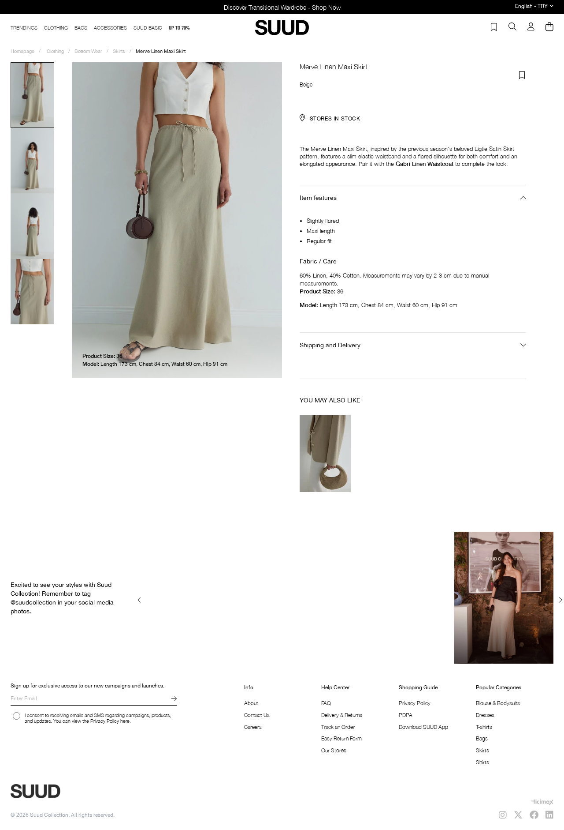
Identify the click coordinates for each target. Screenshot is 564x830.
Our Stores (333, 750)
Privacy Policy (414, 703)
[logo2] (66, 791)
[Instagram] (503, 815)
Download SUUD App (423, 727)
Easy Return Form (341, 738)
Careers (253, 727)
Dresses (485, 715)
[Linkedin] (549, 815)
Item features (318, 197)
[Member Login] (531, 27)
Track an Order (338, 727)
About (251, 703)
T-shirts (484, 727)
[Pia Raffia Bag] (325, 453)
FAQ (326, 703)
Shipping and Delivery (330, 345)
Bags (482, 738)
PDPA (405, 715)
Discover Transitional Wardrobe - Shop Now (282, 7)
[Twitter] (518, 815)
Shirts (482, 762)
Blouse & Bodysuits (498, 703)
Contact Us (257, 715)
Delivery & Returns (341, 715)
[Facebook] (534, 815)
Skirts (482, 750)
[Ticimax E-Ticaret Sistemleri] (542, 802)
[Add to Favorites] (522, 75)
